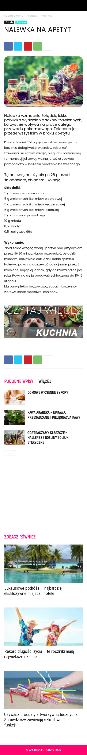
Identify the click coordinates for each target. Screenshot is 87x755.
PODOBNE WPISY (18, 381)
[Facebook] (8, 46)
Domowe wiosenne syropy (47, 392)
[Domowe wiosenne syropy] (14, 397)
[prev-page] (7, 453)
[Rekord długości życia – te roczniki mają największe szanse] (43, 626)
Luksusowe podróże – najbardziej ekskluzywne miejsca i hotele (33, 591)
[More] (47, 46)
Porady (32, 15)
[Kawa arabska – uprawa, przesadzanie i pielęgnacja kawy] (14, 417)
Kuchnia (47, 15)
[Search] (81, 5)
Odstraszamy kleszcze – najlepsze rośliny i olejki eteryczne (48, 437)
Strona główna (13, 15)
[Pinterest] (28, 46)
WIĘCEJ (44, 381)
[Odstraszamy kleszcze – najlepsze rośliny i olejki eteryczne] (14, 437)
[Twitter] (18, 46)
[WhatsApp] (37, 46)
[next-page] (13, 453)
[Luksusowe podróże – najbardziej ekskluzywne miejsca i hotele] (43, 564)
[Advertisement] (43, 494)
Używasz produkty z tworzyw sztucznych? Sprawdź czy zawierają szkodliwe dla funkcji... (40, 720)
